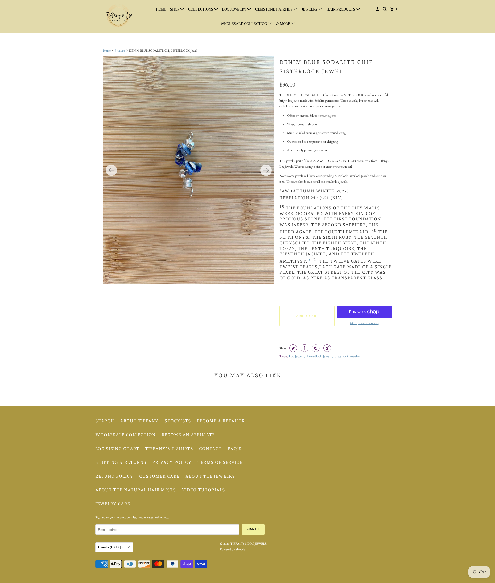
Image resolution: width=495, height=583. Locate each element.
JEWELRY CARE (112, 503)
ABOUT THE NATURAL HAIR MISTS (135, 489)
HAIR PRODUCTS (341, 9)
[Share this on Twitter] (292, 348)
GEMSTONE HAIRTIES (274, 9)
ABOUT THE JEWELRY (210, 476)
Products (120, 51)
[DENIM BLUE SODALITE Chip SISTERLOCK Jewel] (188, 170)
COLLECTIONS (201, 9)
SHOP (175, 9)
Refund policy (114, 476)
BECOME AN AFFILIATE (188, 434)
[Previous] (111, 170)
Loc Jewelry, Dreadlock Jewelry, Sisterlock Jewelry (324, 356)
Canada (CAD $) (111, 547)
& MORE (283, 24)
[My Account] (378, 9)
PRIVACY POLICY (172, 462)
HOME (161, 9)
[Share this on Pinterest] (315, 348)
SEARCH (104, 420)
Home (107, 51)
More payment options (364, 323)
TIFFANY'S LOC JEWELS (248, 544)
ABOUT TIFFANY (139, 420)
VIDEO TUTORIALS (203, 489)
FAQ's (235, 448)
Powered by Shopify (232, 549)
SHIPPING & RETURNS (120, 462)
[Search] (385, 9)
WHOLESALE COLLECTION (244, 24)
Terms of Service (219, 462)
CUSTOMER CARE (159, 476)
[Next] (266, 170)
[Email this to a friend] (326, 348)
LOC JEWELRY (234, 9)
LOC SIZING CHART (117, 448)
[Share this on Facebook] (303, 348)
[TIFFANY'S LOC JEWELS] (118, 16)
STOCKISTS (177, 420)
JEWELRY (310, 9)
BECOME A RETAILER (221, 420)
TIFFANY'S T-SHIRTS (169, 448)
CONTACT (210, 448)
